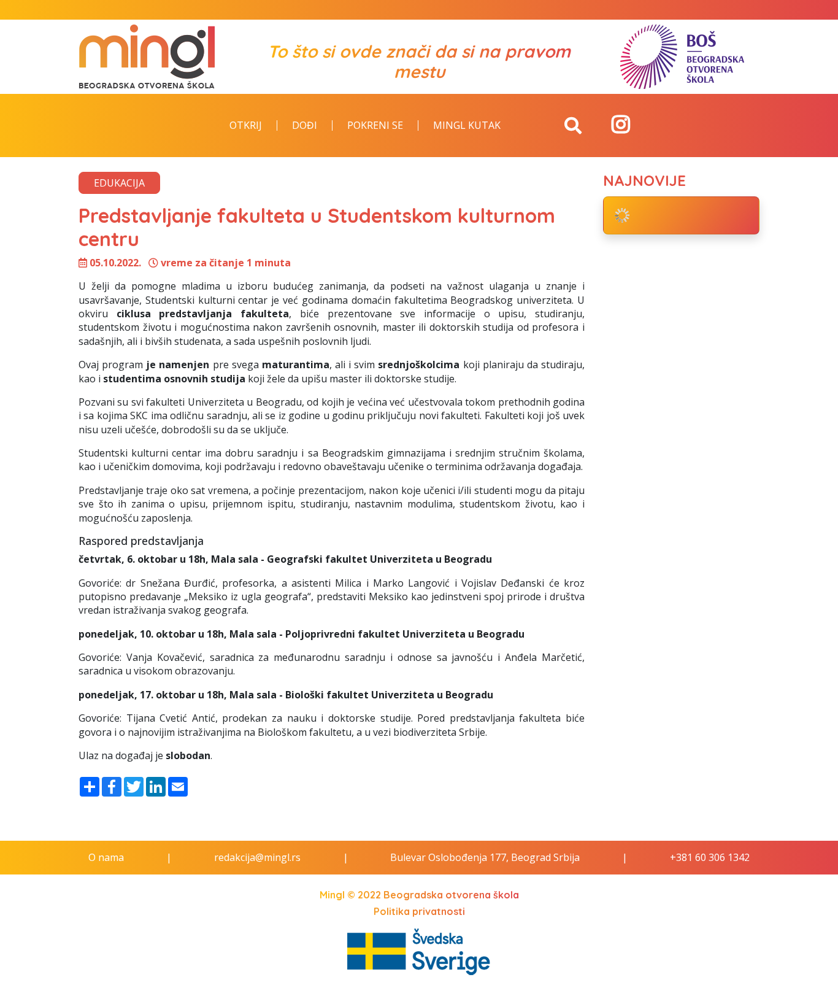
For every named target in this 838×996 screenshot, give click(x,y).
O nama (106, 857)
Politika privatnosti (419, 911)
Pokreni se (375, 125)
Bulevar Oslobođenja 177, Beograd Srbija (485, 857)
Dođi (304, 125)
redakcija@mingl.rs (257, 857)
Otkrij (245, 125)
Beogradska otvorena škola (451, 895)
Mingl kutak (467, 125)
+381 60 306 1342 (710, 857)
